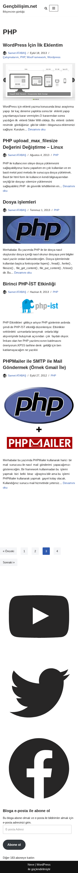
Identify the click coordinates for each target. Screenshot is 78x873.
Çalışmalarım (11, 57)
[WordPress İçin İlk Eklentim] (39, 82)
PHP (22, 57)
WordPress (44, 864)
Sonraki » (9, 562)
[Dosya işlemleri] (39, 230)
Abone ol (14, 845)
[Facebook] (39, 803)
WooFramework (36, 57)
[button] (45, 8)
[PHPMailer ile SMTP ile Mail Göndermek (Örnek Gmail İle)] (39, 417)
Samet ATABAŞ (17, 53)
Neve (31, 864)
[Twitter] (39, 727)
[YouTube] (39, 651)
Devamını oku (36, 129)
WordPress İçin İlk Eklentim (33, 45)
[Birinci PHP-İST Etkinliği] (39, 307)
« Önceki (8, 551)
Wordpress (53, 57)
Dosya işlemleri (19, 201)
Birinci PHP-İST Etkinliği (29, 283)
